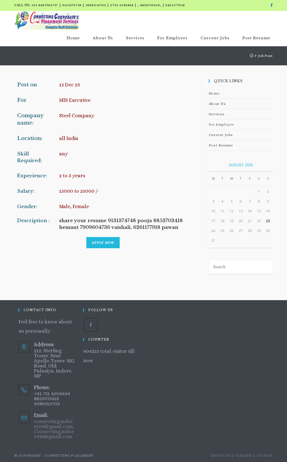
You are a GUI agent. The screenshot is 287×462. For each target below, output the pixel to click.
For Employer (221, 124)
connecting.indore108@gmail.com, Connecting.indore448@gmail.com (54, 429)
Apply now (103, 243)
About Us (217, 104)
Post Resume (221, 145)
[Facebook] (271, 5)
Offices (265, 456)
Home (214, 93)
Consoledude (109, 360)
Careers (243, 456)
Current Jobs (221, 135)
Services (216, 114)
